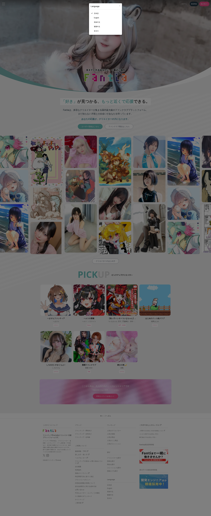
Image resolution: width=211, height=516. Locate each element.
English (96, 18)
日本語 (96, 13)
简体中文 (97, 22)
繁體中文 (97, 26)
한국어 (96, 31)
